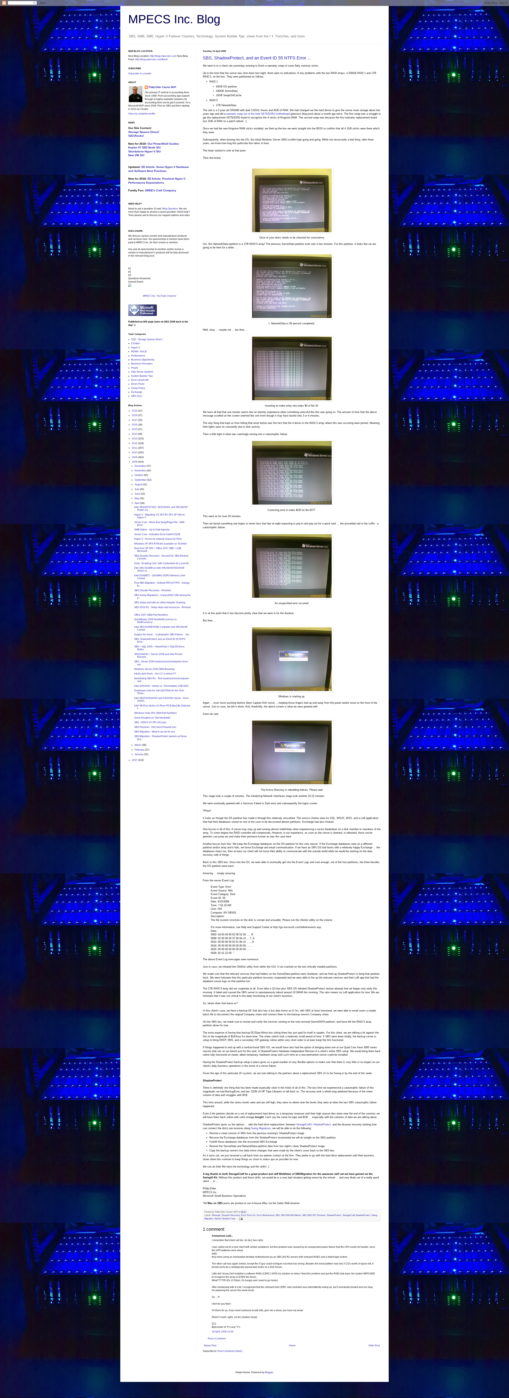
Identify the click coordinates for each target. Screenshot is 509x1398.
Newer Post (210, 1345)
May (137, 498)
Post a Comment (217, 1338)
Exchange (136, 392)
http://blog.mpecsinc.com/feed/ (151, 59)
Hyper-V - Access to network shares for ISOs (158, 539)
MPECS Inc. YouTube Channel (159, 296)
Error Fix (251, 1215)
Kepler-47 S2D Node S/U (144, 147)
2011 (135, 448)
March (138, 745)
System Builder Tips (142, 376)
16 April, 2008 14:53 (222, 1331)
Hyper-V (135, 347)
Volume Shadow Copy (224, 1218)
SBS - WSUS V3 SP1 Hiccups (150, 722)
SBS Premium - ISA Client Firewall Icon (155, 727)
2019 (135, 410)
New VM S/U (136, 155)
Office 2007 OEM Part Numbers (151, 614)
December (141, 466)
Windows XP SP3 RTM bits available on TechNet (160, 543)
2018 (135, 415)
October (139, 475)
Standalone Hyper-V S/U (144, 151)
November (141, 470)
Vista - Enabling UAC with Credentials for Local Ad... (162, 563)
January (139, 754)
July (137, 489)
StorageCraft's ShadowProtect (313, 1124)
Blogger (269, 1372)
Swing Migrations (261, 1128)
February (140, 749)
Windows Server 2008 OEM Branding (154, 669)
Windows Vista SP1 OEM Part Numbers (155, 713)
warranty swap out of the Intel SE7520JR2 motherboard (258, 113)
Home (292, 1345)
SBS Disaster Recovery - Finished (152, 590)
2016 (135, 424)
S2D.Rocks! (136, 135)
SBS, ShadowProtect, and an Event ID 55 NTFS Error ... (257, 57)
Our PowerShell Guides (163, 143)
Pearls (134, 367)
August (139, 484)
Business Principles (142, 363)
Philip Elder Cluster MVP (162, 87)
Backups (216, 1215)
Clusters (135, 343)
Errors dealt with (140, 380)
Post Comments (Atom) (230, 1351)
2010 (135, 452)
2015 (135, 429)
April (137, 503)
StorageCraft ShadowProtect (356, 1215)
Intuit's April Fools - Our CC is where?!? (155, 673)
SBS (277, 1215)
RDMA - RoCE (139, 351)
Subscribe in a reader (140, 73)
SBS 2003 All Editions (291, 1215)
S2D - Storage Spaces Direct (146, 339)
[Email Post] (240, 1218)
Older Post (374, 1345)
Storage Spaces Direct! (143, 132)
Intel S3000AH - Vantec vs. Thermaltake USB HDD (161, 686)
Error (243, 1215)
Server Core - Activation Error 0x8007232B (157, 534)
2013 (135, 438)
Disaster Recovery (231, 1215)
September (141, 480)
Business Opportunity (142, 359)
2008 (135, 461)
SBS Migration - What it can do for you (154, 731)
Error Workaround (265, 1215)
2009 (135, 457)
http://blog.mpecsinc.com (163, 56)
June (138, 493)
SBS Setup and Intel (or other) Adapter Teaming (159, 602)
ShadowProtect (334, 1215)
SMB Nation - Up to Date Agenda (152, 529)
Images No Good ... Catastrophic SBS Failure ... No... (162, 634)
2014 (135, 434)
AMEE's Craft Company (160, 190)
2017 (135, 420)
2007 (135, 760)
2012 (135, 443)
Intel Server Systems (142, 371)
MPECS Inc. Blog (174, 19)
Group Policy (138, 388)
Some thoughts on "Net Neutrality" (152, 717)
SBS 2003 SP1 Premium (313, 1215)
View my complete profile (141, 113)
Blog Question (170, 208)
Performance (138, 355)
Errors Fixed (137, 384)
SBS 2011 (136, 396)
